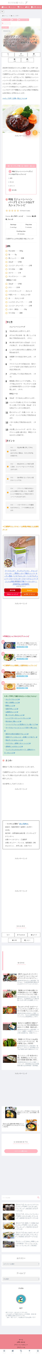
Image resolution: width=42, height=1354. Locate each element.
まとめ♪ (14, 190)
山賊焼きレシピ (11, 712)
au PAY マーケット (29, 594)
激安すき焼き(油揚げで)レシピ (16, 734)
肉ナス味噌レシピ (12, 702)
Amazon (29, 590)
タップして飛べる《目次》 (20, 166)
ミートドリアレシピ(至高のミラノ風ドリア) (21, 724)
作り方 (12, 182)
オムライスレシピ (12, 699)
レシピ (15, 19)
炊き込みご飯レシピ (13, 721)
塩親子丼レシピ (11, 709)
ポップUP (22, 824)
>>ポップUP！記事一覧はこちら (14, 98)
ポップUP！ (7, 19)
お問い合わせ (21, 1342)
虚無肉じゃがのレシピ (13, 746)
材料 (11, 178)
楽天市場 (12, 590)
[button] (27, 60)
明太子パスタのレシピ (13, 740)
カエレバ (24, 586)
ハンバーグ (7, 23)
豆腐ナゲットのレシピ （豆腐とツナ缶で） (21, 737)
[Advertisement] (21, 149)
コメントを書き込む (21, 1151)
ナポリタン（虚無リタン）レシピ (17, 743)
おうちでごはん (24, 19)
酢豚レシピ (9, 705)
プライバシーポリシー (21, 1344)
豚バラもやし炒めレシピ (14, 715)
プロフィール (21, 1347)
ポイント (12, 186)
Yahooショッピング (12, 594)
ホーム (21, 1339)
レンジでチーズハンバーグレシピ (17, 718)
